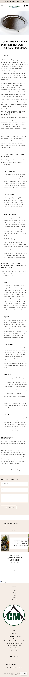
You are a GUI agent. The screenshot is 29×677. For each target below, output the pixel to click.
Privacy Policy (14, 648)
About (14, 595)
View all (14, 530)
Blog (14, 597)
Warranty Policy (14, 650)
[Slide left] (11, 571)
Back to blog (15, 470)
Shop (14, 593)
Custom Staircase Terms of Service (14, 641)
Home (14, 590)
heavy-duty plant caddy (12, 218)
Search (14, 633)
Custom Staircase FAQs (14, 643)
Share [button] (6, 55)
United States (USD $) (13, 667)
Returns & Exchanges (14, 636)
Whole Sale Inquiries (14, 645)
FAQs (14, 638)
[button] (2, 6)
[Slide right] (18, 571)
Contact (14, 600)
